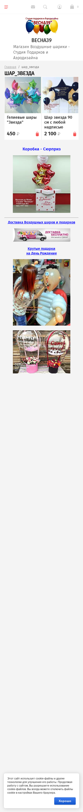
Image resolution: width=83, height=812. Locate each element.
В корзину (37, 133)
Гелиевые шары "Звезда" (22, 120)
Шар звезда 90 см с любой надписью (58, 122)
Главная (10, 67)
